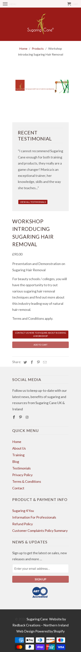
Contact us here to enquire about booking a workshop (40, 334)
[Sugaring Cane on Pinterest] (21, 417)
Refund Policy (22, 524)
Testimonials (21, 468)
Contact (18, 488)
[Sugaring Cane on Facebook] (14, 417)
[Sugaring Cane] (40, 24)
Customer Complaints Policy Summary (40, 530)
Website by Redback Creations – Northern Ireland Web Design (40, 625)
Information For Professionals (34, 517)
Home (16, 442)
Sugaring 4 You (23, 511)
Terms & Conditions (26, 481)
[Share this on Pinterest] (38, 362)
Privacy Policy (22, 475)
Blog (15, 461)
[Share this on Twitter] (25, 362)
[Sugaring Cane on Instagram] (27, 417)
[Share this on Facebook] (31, 362)
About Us (19, 448)
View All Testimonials (33, 202)
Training (18, 455)
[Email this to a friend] (44, 362)
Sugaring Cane (37, 619)
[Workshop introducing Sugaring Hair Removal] (40, 86)
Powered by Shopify (50, 631)
